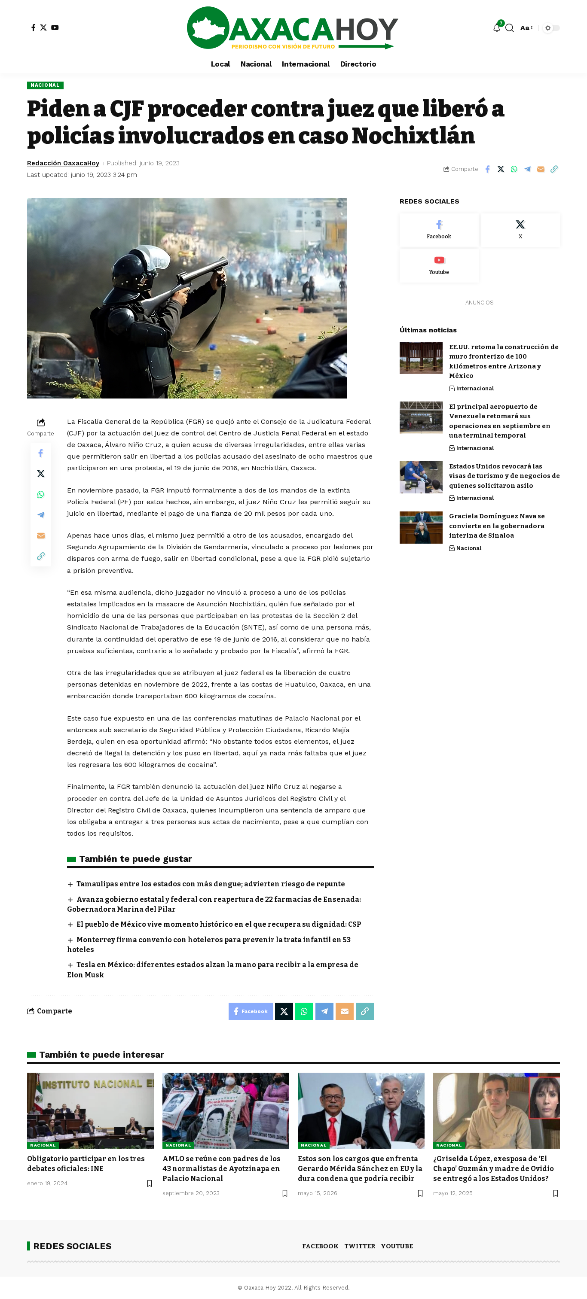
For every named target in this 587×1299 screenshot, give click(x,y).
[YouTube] (55, 27)
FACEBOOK (320, 1246)
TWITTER (359, 1246)
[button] (509, 28)
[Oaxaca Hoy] (293, 27)
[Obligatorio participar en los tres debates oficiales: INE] (90, 1111)
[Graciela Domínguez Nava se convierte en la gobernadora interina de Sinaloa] (421, 527)
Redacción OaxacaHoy (63, 163)
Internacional (475, 388)
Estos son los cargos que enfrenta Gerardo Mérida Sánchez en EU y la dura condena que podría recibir (360, 1169)
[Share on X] (501, 169)
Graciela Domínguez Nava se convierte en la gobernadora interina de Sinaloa (497, 525)
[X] (43, 27)
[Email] (541, 169)
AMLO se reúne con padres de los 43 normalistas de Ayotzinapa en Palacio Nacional (221, 1169)
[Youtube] (439, 265)
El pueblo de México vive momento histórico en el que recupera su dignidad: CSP (218, 924)
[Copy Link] (554, 169)
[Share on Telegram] (527, 169)
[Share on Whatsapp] (514, 169)
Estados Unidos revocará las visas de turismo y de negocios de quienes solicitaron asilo (504, 475)
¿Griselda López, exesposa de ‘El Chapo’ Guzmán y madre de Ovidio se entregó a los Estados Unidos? (493, 1169)
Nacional (45, 85)
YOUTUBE (397, 1246)
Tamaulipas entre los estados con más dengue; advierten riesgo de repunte (210, 884)
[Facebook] (33, 27)
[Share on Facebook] (487, 169)
